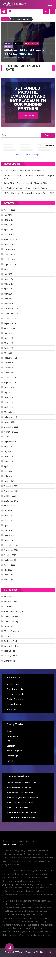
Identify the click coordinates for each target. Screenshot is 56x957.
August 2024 (9, 328)
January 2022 (9, 481)
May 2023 (8, 402)
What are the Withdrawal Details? (21, 812)
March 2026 (9, 234)
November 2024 (11, 313)
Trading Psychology (12, 646)
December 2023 (11, 367)
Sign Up (10, 760)
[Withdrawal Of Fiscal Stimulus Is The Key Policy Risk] (28, 42)
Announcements (11, 601)
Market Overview (11, 631)
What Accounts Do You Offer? (20, 787)
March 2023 (9, 412)
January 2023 (9, 422)
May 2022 (8, 461)
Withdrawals (9, 660)
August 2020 (9, 565)
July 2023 (8, 392)
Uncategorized (10, 655)
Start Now (28, 115)
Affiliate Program (14, 750)
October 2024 (10, 318)
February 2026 (10, 239)
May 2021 (8, 520)
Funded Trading (11, 621)
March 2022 (9, 471)
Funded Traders (11, 616)
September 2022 (11, 441)
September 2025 (11, 264)
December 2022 (11, 427)
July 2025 (8, 274)
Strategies (8, 636)
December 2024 (11, 308)
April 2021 (8, 525)
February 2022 (10, 476)
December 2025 (11, 249)
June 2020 (8, 574)
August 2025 (9, 269)
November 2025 (11, 254)
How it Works (13, 736)
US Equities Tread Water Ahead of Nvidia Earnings (26, 188)
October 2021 (10, 496)
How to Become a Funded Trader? (22, 782)
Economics (9, 606)
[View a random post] (52, 11)
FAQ (9, 741)
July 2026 (8, 215)
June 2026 (8, 220)
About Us (11, 731)
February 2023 (10, 417)
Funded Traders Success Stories (21, 817)
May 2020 (8, 579)
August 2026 (9, 210)
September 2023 (11, 382)
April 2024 (8, 348)
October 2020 (10, 555)
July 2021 (8, 510)
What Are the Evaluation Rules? (20, 792)
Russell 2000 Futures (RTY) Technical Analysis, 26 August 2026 (29, 176)
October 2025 (10, 259)
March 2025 (9, 293)
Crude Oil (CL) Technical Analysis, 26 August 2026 (25, 183)
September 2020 (11, 560)
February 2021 (10, 535)
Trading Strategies (15, 699)
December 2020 (11, 545)
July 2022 (8, 451)
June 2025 (8, 279)
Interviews (8, 626)
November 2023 (11, 372)
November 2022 (11, 431)
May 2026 (8, 224)
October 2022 (10, 436)
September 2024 (11, 323)
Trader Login (12, 755)
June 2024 (8, 338)
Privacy (5, 844)
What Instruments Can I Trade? (20, 802)
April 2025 (8, 288)
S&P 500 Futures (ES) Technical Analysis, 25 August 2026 (29, 193)
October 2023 (10, 377)
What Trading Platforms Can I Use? (22, 797)
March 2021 (9, 530)
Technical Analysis (12, 641)
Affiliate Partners (18, 844)
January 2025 (9, 303)
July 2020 (8, 569)
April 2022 (8, 466)
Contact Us (12, 745)
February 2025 (10, 298)
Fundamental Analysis (13, 611)
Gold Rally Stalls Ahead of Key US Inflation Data (25, 170)
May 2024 (8, 343)
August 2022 (9, 446)
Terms (42, 841)
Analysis (7, 596)
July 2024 (8, 333)
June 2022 (8, 456)
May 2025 (8, 284)
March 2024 (9, 353)
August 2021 (9, 505)
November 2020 (11, 550)
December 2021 (11, 486)
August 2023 (9, 387)
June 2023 (8, 397)
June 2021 (8, 515)
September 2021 (11, 501)
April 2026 (8, 229)
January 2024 (9, 362)
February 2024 (10, 358)
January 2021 (9, 540)
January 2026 (9, 244)
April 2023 (8, 407)
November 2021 (11, 491)
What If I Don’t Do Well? (17, 807)
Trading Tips (9, 651)
